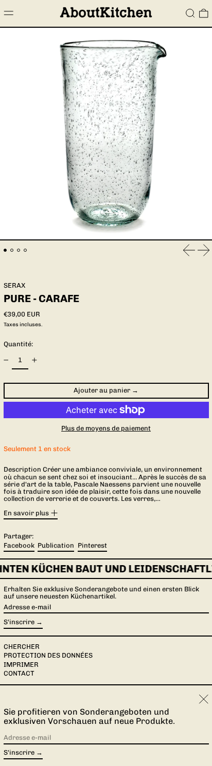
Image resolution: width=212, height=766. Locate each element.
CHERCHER (22, 646)
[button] (190, 13)
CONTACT (19, 673)
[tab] (5, 250)
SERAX (14, 285)
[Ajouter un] (34, 360)
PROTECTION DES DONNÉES (48, 655)
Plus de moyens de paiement (106, 428)
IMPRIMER (21, 664)
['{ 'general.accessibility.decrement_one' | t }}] (6, 360)
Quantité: (18, 344)
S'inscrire (19, 622)
